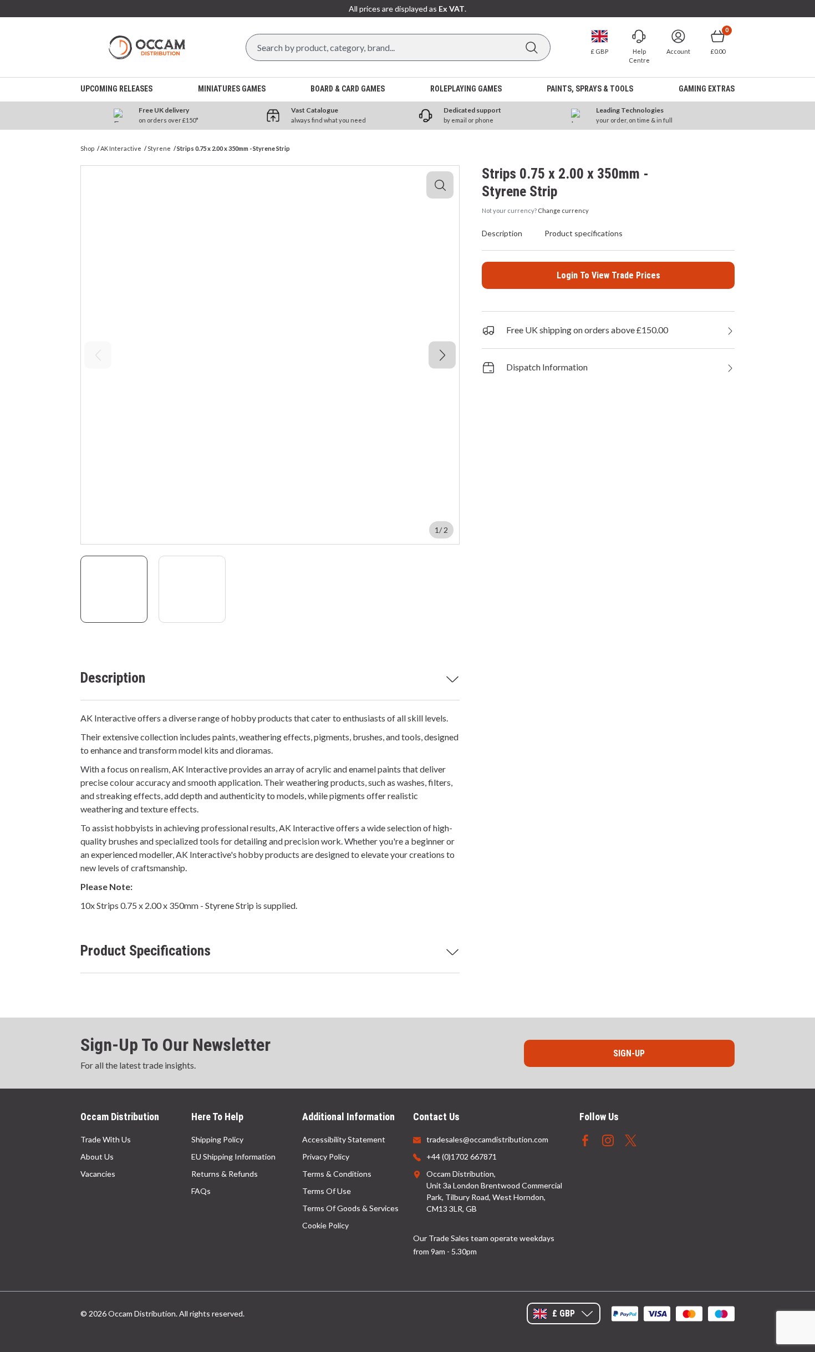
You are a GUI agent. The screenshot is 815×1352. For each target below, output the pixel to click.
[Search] (531, 47)
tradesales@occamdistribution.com (487, 1139)
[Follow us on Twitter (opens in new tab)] (630, 1139)
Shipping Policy (217, 1139)
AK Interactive (120, 148)
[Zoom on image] (440, 185)
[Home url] (146, 47)
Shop (87, 148)
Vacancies (97, 1173)
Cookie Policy (325, 1225)
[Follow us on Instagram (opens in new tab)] (608, 1139)
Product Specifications (145, 950)
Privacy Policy (325, 1156)
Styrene (159, 148)
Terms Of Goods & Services (350, 1208)
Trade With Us (105, 1139)
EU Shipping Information (233, 1156)
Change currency (563, 210)
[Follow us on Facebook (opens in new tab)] (585, 1139)
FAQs (201, 1191)
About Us (97, 1156)
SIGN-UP (629, 1053)
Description (112, 677)
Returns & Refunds (224, 1173)
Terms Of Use (326, 1191)
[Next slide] (442, 355)
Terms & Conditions (336, 1173)
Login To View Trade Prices (608, 275)
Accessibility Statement (343, 1139)
